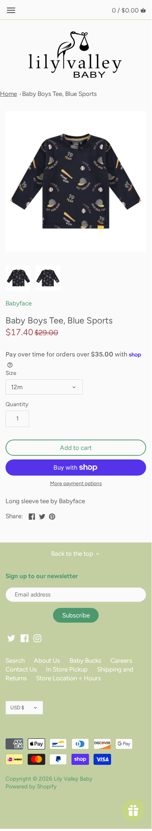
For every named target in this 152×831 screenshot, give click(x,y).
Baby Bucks (85, 660)
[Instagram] (37, 638)
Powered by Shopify (31, 786)
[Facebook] (24, 638)
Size (11, 373)
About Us (47, 660)
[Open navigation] (11, 10)
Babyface (19, 303)
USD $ (17, 707)
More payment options (76, 483)
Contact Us (21, 669)
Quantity (17, 404)
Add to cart (76, 447)
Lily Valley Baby (73, 778)
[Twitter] (11, 638)
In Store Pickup (67, 669)
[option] (18, 278)
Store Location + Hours (68, 678)
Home (8, 93)
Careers (121, 660)
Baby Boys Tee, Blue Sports (59, 93)
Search (15, 660)
